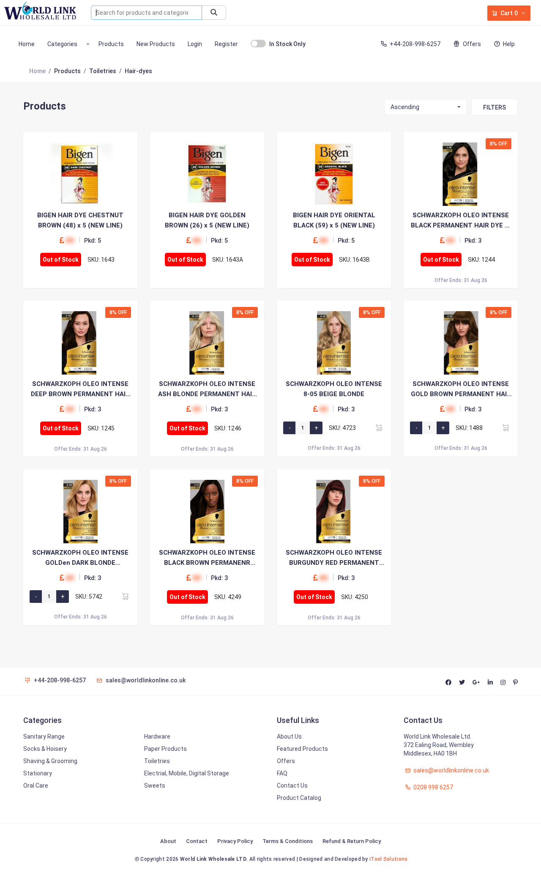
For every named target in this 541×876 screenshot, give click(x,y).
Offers (472, 44)
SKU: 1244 (481, 259)
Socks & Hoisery (45, 748)
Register (226, 44)
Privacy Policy (235, 841)
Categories (62, 44)
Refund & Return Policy (351, 841)
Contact (197, 841)
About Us (289, 736)
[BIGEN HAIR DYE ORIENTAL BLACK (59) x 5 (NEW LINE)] (334, 174)
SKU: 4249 (227, 597)
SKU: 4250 (354, 597)
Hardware (157, 736)
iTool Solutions (388, 859)
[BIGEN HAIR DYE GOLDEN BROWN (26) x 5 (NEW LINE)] (207, 174)
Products (111, 44)
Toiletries (157, 761)
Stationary (37, 773)
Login (195, 44)
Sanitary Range (44, 736)
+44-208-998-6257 (415, 44)
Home (27, 44)
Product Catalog (299, 797)
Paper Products (165, 748)
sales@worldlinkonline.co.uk (146, 680)
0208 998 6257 (432, 787)
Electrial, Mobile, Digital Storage (186, 773)
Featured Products (302, 748)
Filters (494, 107)
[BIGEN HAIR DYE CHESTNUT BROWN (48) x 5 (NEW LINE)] (80, 174)
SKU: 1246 (227, 428)
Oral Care (35, 785)
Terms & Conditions (287, 841)
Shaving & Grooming (50, 761)
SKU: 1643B (354, 259)
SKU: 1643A (227, 259)
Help (509, 44)
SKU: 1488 (469, 427)
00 (70, 240)
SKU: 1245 (101, 428)
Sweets (154, 785)
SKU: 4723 (342, 427)
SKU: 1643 (101, 259)
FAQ (282, 773)
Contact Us (292, 785)
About (168, 841)
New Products (156, 44)
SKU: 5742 (88, 596)
